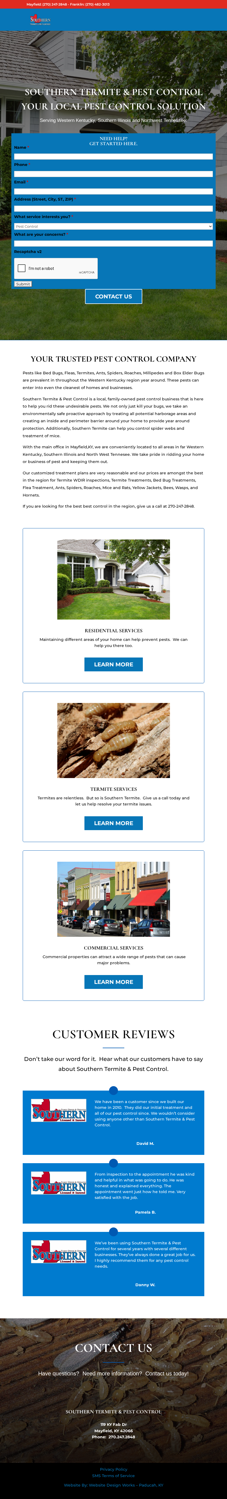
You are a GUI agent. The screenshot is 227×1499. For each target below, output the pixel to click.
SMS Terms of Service (113, 1475)
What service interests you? (43, 216)
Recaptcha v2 (28, 251)
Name (21, 147)
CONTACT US (113, 296)
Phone (22, 164)
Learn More (113, 664)
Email (21, 182)
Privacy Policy (113, 1469)
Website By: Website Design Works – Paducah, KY (113, 1485)
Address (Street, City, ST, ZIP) (45, 199)
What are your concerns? (41, 234)
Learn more (113, 823)
